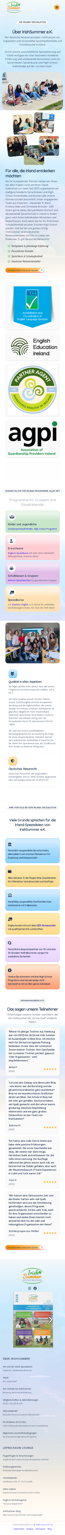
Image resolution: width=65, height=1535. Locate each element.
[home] (13, 7)
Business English (20, 604)
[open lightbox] (23, 124)
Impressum (40, 1529)
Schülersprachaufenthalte (20, 528)
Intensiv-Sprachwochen (19, 580)
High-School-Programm (45, 528)
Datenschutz (19, 1529)
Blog (50, 1529)
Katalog (30, 1529)
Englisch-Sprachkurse (18, 553)
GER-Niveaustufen (46, 925)
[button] (57, 7)
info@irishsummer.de (44, 1524)
